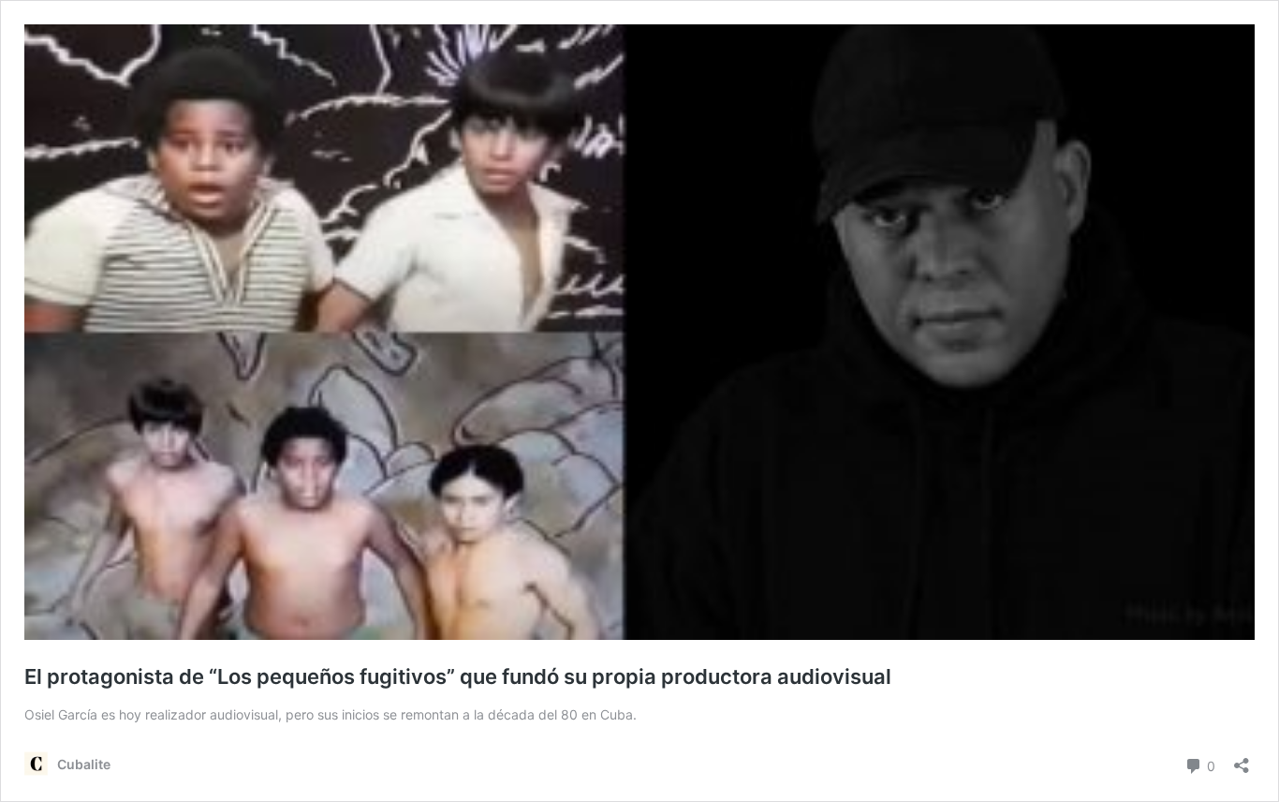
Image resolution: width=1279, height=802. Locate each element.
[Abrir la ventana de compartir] (1241, 759)
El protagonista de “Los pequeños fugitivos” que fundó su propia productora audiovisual (457, 676)
